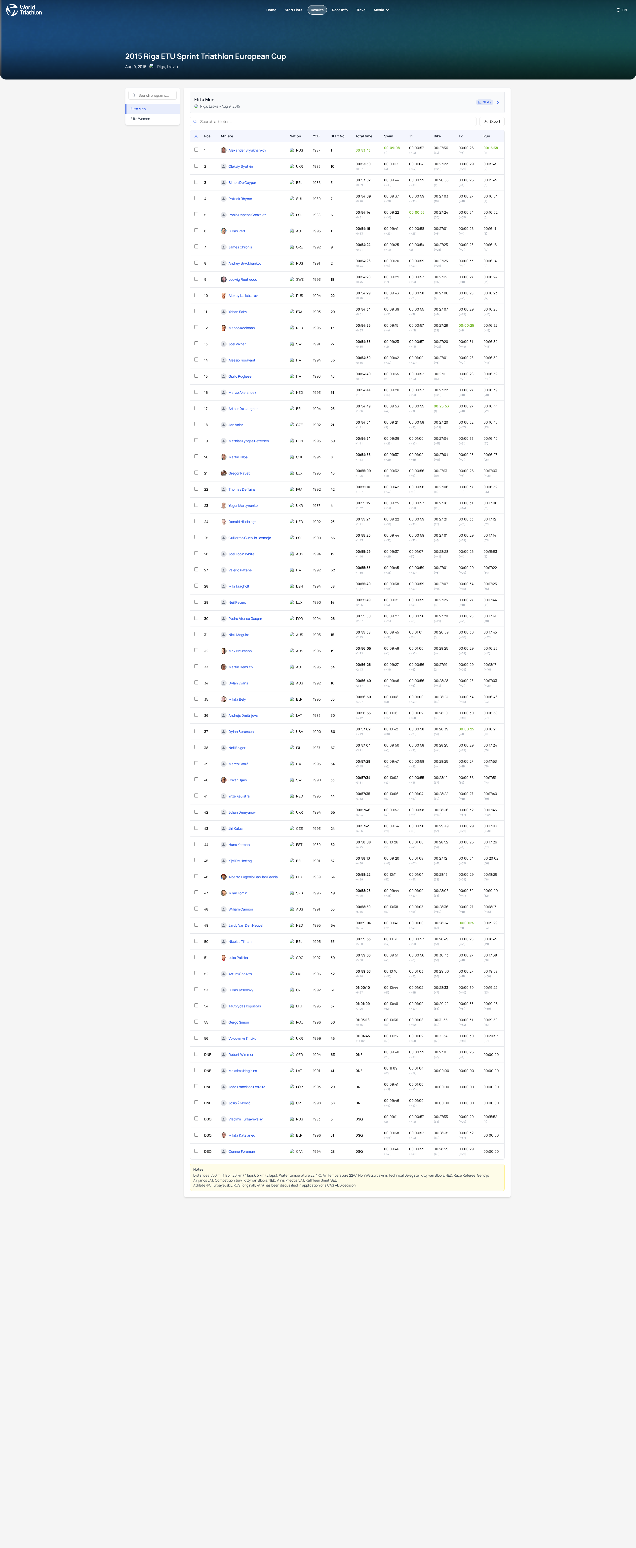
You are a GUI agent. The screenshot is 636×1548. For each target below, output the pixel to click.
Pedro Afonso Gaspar (245, 618)
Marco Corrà (238, 763)
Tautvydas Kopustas (245, 1006)
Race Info (340, 9)
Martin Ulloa (238, 457)
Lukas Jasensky (241, 990)
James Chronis (240, 247)
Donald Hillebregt (242, 521)
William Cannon (241, 909)
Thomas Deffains (242, 489)
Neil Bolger (237, 747)
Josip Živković (239, 1103)
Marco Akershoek (242, 392)
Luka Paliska (238, 957)
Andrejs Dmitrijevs (243, 715)
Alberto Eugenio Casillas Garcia (253, 876)
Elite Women (140, 118)
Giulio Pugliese (240, 376)
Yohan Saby (238, 311)
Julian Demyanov (242, 812)
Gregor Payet (239, 473)
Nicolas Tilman (240, 941)
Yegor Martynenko (243, 505)
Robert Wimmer (241, 1054)
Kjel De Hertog (240, 860)
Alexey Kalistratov (243, 295)
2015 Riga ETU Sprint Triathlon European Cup (205, 56)
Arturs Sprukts (240, 973)
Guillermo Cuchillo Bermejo (250, 537)
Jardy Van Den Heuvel (246, 925)
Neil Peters (237, 602)
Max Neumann (240, 650)
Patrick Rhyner (240, 198)
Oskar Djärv (238, 780)
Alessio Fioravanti (242, 360)
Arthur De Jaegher (243, 408)
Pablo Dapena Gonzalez (247, 214)
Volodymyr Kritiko (242, 1038)
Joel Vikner (237, 344)
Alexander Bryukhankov (247, 150)
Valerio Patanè (240, 570)
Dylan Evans (238, 683)
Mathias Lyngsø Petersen (249, 440)
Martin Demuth (241, 667)
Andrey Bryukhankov (245, 263)
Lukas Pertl (237, 231)
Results (317, 9)
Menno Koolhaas (242, 327)
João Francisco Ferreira (247, 1086)
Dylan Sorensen (241, 731)
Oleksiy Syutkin (241, 166)
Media (379, 9)
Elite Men (138, 108)
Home (271, 9)
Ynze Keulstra (239, 796)
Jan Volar (236, 424)
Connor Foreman (242, 1151)
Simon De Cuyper (242, 182)
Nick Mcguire (239, 634)
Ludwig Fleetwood (243, 279)
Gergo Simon (239, 1022)
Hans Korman (239, 844)
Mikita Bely (237, 699)
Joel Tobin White (241, 554)
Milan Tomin (238, 893)
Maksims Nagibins (243, 1070)
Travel (361, 9)
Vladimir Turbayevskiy (246, 1119)
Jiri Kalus (235, 828)
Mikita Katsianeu (242, 1135)
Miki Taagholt (239, 586)
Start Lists (293, 9)
